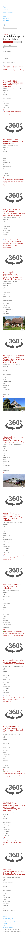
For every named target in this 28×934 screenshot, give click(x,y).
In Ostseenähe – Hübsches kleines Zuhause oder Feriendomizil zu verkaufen (13, 662)
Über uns (5, 11)
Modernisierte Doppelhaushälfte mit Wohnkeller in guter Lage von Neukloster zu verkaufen (13, 516)
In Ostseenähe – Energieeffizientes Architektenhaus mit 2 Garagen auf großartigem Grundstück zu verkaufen (13, 275)
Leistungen (6, 18)
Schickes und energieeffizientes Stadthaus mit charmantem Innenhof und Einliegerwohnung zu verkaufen (14, 806)
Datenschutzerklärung (8, 920)
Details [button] (4, 109)
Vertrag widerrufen (8, 927)
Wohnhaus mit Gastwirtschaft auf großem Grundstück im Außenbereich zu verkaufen (14, 872)
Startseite (5, 9)
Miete (4, 16)
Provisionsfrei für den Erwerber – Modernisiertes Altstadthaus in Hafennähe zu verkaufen (13, 729)
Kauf (4, 14)
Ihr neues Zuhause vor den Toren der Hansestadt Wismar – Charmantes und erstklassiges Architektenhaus (13, 358)
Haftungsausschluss (8, 918)
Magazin (5, 24)
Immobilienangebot (8, 12)
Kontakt (5, 22)
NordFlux (5, 933)
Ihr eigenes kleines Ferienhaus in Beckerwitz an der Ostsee (13, 141)
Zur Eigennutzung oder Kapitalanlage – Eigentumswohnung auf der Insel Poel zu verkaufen (14, 212)
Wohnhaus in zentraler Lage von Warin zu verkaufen (12, 586)
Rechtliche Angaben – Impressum (11, 922)
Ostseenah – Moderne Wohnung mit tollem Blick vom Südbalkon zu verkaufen (13, 83)
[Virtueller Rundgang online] (14, 138)
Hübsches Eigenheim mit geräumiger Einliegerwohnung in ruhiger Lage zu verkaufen (13, 439)
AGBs (4, 925)
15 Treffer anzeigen (7, 42)
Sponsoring (6, 20)
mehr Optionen (17, 42)
